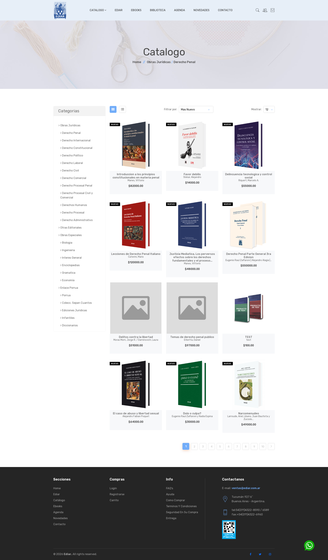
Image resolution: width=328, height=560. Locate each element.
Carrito (114, 500)
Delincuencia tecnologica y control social (248, 177)
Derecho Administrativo (77, 220)
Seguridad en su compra (182, 512)
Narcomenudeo (248, 416)
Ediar (118, 10)
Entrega (171, 518)
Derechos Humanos (74, 205)
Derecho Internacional (76, 140)
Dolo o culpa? (192, 415)
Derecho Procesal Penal (76, 185)
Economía (67, 280)
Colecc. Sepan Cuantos (76, 302)
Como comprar (175, 500)
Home (137, 62)
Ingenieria (68, 250)
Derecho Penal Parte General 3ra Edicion (249, 257)
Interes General (71, 257)
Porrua (66, 295)
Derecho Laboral (72, 163)
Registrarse (117, 494)
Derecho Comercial (73, 178)
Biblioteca (158, 10)
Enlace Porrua (69, 287)
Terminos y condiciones (181, 506)
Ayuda (170, 494)
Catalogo (97, 10)
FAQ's (169, 488)
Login (113, 488)
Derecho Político (72, 155)
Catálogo (59, 500)
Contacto (225, 10)
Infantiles (67, 317)
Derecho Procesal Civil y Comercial (76, 195)
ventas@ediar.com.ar (246, 488)
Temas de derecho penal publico (192, 338)
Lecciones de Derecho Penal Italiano (135, 255)
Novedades (201, 10)
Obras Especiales (71, 235)
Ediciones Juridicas (74, 310)
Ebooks (136, 10)
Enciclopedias (70, 265)
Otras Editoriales (70, 227)
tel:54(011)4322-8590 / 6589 (250, 510)
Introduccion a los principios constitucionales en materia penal (136, 177)
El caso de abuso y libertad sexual (136, 415)
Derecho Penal (184, 62)
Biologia (66, 242)
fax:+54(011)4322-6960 (247, 514)
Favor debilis (192, 176)
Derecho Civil (70, 170)
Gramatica (68, 272)
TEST (248, 338)
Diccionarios (69, 325)
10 (262, 446)
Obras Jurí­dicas (159, 62)
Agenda (179, 10)
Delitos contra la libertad (135, 338)
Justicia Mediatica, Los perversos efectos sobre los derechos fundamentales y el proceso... (192, 258)
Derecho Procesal (72, 212)
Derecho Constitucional (76, 148)
